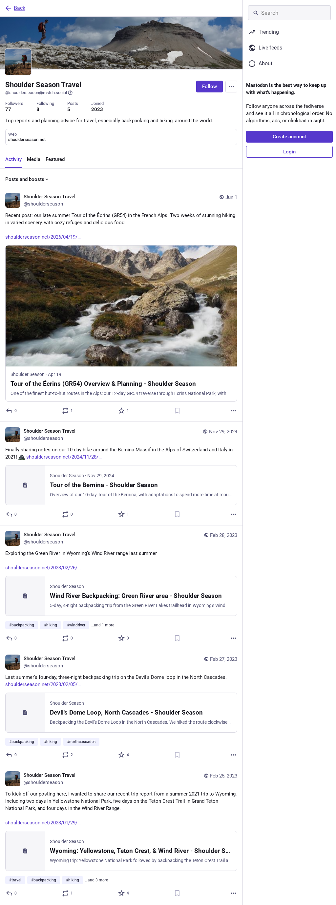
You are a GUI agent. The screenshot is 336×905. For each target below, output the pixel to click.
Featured (55, 159)
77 (8, 109)
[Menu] (231, 86)
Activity (13, 159)
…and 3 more (96, 880)
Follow (209, 86)
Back (19, 8)
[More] (233, 411)
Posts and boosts (24, 179)
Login (289, 152)
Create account (289, 137)
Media (33, 159)
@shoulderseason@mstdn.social (36, 92)
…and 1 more (102, 625)
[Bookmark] (177, 411)
